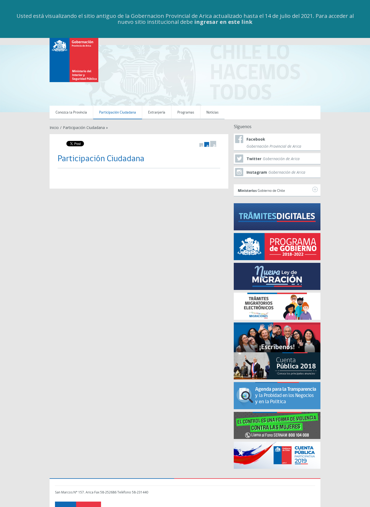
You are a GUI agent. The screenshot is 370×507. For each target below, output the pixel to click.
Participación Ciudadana (117, 113)
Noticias (212, 113)
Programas (185, 113)
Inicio (54, 127)
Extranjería (156, 113)
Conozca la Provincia (71, 113)
